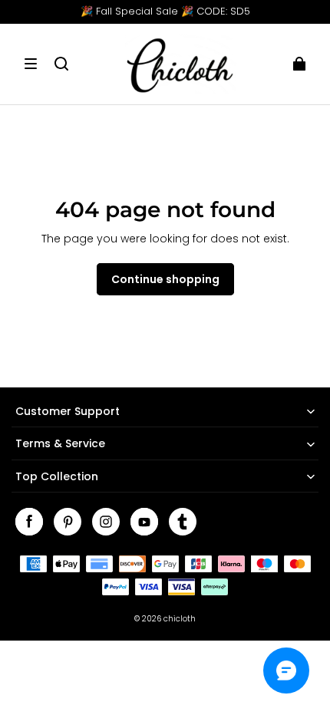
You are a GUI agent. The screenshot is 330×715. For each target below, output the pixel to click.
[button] (30, 63)
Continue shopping (165, 279)
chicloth (179, 618)
